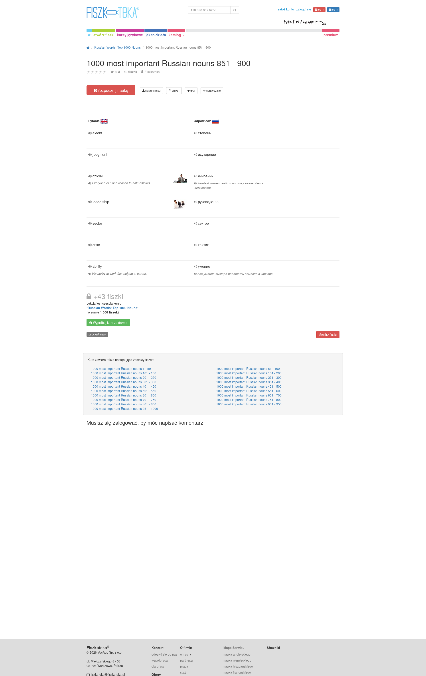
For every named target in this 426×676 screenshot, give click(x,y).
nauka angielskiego (236, 654)
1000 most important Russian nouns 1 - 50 (121, 368)
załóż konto (286, 9)
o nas (184, 654)
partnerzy (186, 660)
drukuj (175, 90)
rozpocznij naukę (112, 90)
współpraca (160, 660)
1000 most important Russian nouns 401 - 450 (123, 386)
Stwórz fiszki (328, 334)
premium (330, 34)
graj (192, 90)
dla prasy (158, 666)
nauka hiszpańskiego (238, 666)
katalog (175, 34)
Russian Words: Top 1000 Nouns (112, 307)
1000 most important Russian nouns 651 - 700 (249, 395)
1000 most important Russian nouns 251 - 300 (249, 377)
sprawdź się (213, 90)
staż (183, 672)
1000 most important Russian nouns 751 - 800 (249, 399)
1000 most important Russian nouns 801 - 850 (123, 404)
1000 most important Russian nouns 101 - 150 (123, 373)
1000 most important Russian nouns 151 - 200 (249, 373)
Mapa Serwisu (234, 647)
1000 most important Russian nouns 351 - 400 (249, 382)
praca (184, 666)
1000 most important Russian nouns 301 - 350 (123, 382)
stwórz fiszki (103, 34)
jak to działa (156, 34)
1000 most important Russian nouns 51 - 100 (248, 368)
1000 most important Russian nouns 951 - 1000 (124, 408)
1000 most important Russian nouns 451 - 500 (249, 386)
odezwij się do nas (164, 654)
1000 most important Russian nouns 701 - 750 (123, 399)
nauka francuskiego (237, 672)
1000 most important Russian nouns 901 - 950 (249, 404)
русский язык (97, 334)
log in (320, 9)
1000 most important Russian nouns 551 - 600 (249, 391)
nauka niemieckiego (237, 660)
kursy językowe (130, 34)
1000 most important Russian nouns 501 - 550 (123, 391)
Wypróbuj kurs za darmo (109, 322)
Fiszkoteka (152, 71)
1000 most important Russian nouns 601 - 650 (123, 395)
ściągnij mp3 (153, 90)
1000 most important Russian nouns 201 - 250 (123, 377)
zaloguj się (303, 9)
